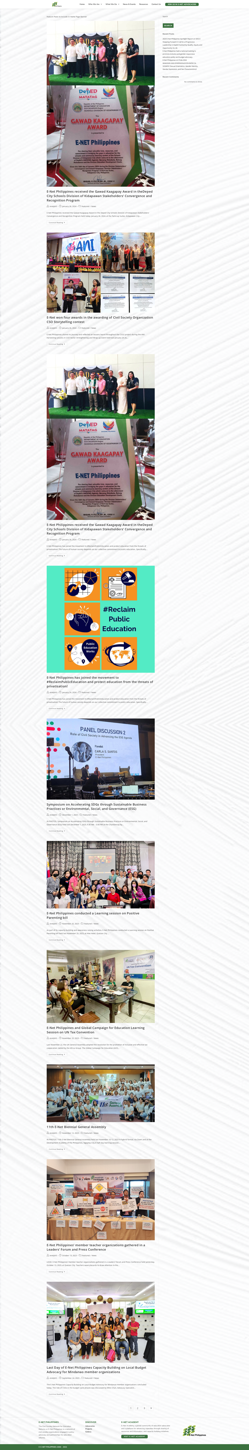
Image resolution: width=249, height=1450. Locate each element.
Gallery (88, 1432)
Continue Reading (58, 222)
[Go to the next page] (151, 1408)
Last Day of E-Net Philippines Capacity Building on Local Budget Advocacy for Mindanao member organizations (96, 1369)
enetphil (53, 206)
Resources (143, 4)
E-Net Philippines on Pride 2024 (175, 60)
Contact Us (156, 4)
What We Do (111, 4)
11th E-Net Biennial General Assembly (76, 1127)
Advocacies (90, 1426)
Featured (85, 206)
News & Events (129, 4)
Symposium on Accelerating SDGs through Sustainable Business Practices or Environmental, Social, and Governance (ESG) (97, 806)
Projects (88, 1429)
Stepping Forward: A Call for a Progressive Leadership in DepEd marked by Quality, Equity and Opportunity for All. (182, 45)
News (93, 206)
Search (165, 16)
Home (82, 4)
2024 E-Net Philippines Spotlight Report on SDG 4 (181, 39)
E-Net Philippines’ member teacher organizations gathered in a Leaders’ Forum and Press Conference (96, 1247)
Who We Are (93, 4)
